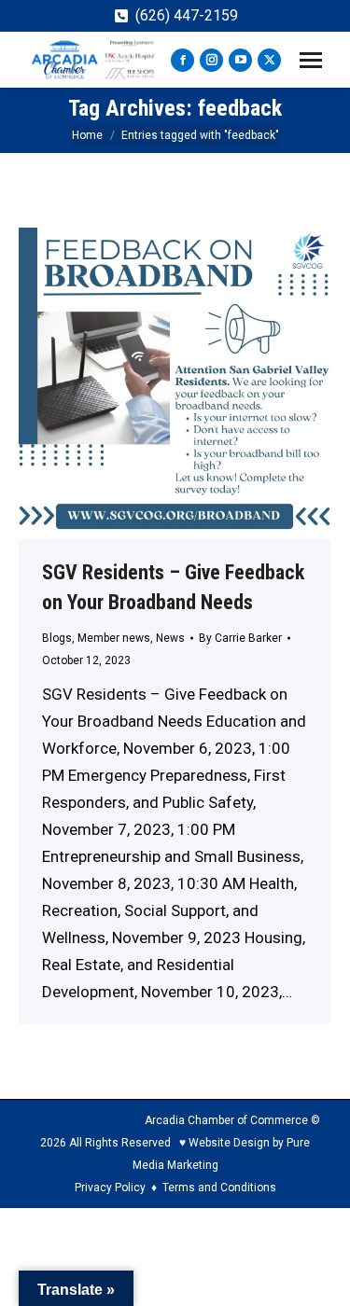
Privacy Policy (110, 1187)
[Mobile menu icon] (311, 60)
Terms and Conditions (219, 1187)
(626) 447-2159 (186, 15)
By (240, 638)
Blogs (57, 638)
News (170, 638)
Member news (113, 638)
